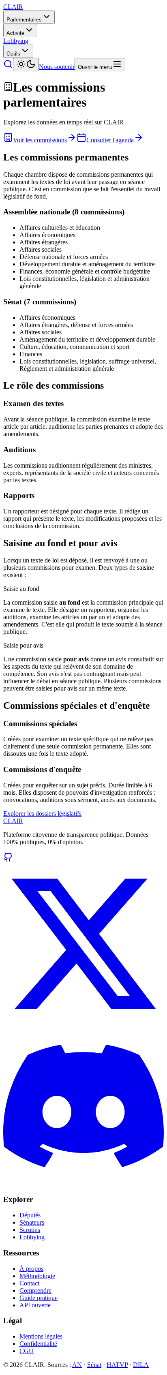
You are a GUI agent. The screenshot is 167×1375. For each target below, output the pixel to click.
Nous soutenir (57, 66)
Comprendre (35, 1290)
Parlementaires (24, 20)
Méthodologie (37, 1275)
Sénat (94, 1364)
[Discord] (83, 1183)
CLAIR (13, 820)
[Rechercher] (8, 66)
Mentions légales (40, 1336)
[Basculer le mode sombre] (26, 64)
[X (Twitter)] (83, 1021)
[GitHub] (8, 859)
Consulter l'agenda (110, 140)
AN (77, 1364)
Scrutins (29, 1229)
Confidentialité (38, 1343)
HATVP (117, 1364)
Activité (15, 33)
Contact (29, 1283)
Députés (30, 1215)
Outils (13, 54)
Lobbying (15, 40)
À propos (31, 1268)
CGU (26, 1350)
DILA (141, 1364)
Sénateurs (31, 1222)
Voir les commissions (40, 140)
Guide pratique (38, 1297)
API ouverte (35, 1305)
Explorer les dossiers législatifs (42, 813)
